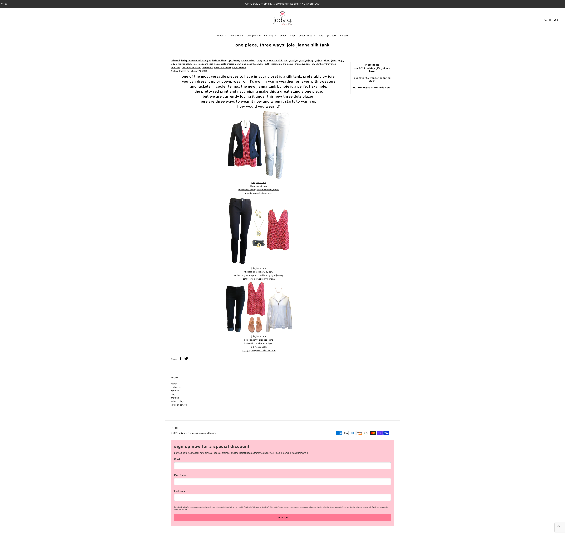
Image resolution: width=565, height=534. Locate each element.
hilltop (327, 60)
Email (177, 459)
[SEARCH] (546, 19)
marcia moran (234, 64)
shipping (175, 397)
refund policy (177, 401)
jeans (333, 60)
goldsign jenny (306, 60)
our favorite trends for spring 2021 (372, 79)
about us (175, 390)
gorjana (318, 60)
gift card (332, 35)
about (220, 35)
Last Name (180, 491)
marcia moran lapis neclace (258, 193)
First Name (180, 475)
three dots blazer (222, 67)
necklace (263, 275)
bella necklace (219, 60)
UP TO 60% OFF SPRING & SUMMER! (266, 3)
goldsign (293, 60)
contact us (176, 387)
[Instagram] (6, 4)
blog (173, 394)
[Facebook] (2, 4)
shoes (283, 35)
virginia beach (239, 67)
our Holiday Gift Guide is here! (372, 87)
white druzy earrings (244, 275)
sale (321, 35)
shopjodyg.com (302, 64)
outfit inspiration (273, 64)
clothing (269, 35)
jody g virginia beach (181, 64)
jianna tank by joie (272, 86)
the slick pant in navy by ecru (258, 271)
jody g (341, 60)
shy (313, 64)
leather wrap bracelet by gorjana (258, 279)
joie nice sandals (217, 64)
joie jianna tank (258, 182)
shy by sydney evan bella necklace (258, 350)
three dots (207, 67)
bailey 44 (175, 60)
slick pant (175, 67)
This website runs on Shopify (202, 433)
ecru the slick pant (278, 60)
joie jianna (203, 64)
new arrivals (236, 35)
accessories (305, 35)
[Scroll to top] (558, 526)
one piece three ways (252, 64)
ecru (266, 60)
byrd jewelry (234, 60)
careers (344, 35)
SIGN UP (282, 517)
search (174, 383)
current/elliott (248, 60)
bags (292, 35)
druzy (259, 60)
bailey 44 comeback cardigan (196, 60)
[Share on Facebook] (180, 359)
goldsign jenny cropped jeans (258, 340)
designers (252, 35)
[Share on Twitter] (186, 359)
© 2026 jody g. (178, 433)
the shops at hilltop (191, 67)
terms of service (179, 404)
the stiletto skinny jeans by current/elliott (258, 189)
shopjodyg (288, 64)
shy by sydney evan (326, 64)
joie (195, 64)
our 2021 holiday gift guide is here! (372, 70)
